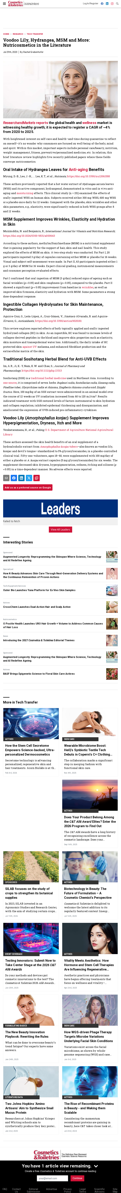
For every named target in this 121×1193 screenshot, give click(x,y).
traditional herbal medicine (48, 378)
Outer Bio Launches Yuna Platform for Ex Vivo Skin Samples (39, 590)
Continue (77, 1178)
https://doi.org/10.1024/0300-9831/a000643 (29, 235)
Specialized (8, 569)
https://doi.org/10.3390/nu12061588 (88, 176)
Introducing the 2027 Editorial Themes (39, 640)
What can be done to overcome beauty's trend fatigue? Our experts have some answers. (30, 1046)
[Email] (6, 478)
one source (10, 382)
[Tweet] (29, 478)
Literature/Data (14, 1097)
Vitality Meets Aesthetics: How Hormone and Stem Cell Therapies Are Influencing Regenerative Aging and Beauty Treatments (89, 965)
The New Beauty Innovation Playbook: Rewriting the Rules (27, 1034)
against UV (30, 346)
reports (25, 123)
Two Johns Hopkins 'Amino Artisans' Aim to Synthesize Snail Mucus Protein (29, 1108)
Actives (6, 603)
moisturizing (25, 193)
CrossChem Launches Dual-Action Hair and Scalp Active (37, 606)
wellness (89, 123)
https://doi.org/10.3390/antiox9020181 (58, 320)
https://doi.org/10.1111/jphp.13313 (42, 370)
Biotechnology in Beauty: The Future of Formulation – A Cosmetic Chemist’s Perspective (88, 893)
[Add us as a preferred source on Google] (36, 478)
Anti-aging (78, 169)
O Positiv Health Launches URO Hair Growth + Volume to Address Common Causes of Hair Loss (53, 625)
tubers (59, 446)
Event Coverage (13, 954)
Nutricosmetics (10, 619)
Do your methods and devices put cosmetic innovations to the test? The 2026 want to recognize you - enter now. (29, 979)
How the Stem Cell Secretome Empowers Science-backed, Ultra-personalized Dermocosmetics (30, 750)
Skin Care (69, 739)
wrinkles (87, 287)
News (5, 636)
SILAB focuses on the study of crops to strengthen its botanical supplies (29, 893)
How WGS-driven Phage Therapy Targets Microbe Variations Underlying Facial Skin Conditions (88, 1036)
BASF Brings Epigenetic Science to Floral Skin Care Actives (39, 673)
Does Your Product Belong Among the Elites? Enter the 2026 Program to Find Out (90, 821)
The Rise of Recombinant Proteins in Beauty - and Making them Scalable (89, 1108)
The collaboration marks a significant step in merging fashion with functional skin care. (88, 764)
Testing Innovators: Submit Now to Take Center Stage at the (30, 965)
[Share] (14, 478)
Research (18, 34)
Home (6, 34)
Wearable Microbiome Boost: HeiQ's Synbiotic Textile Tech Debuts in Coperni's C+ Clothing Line (87, 750)
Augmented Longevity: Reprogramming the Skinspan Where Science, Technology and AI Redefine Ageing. (52, 558)
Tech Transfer (35, 34)
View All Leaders (60, 529)
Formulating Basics (16, 1025)
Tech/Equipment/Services (14, 586)
